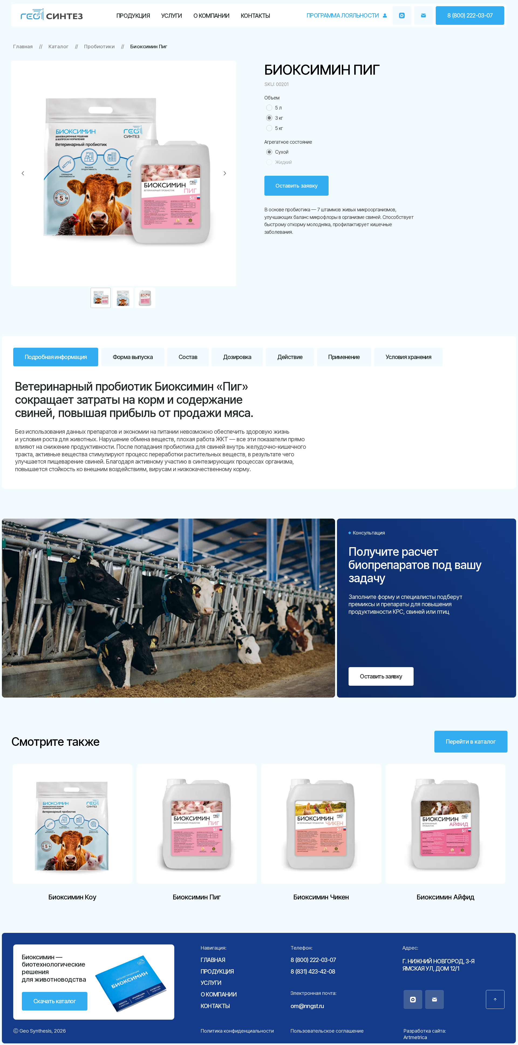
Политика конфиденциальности (237, 1031)
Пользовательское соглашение (327, 1031)
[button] (423, 15)
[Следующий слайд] (225, 173)
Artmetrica (415, 1037)
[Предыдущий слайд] (23, 173)
